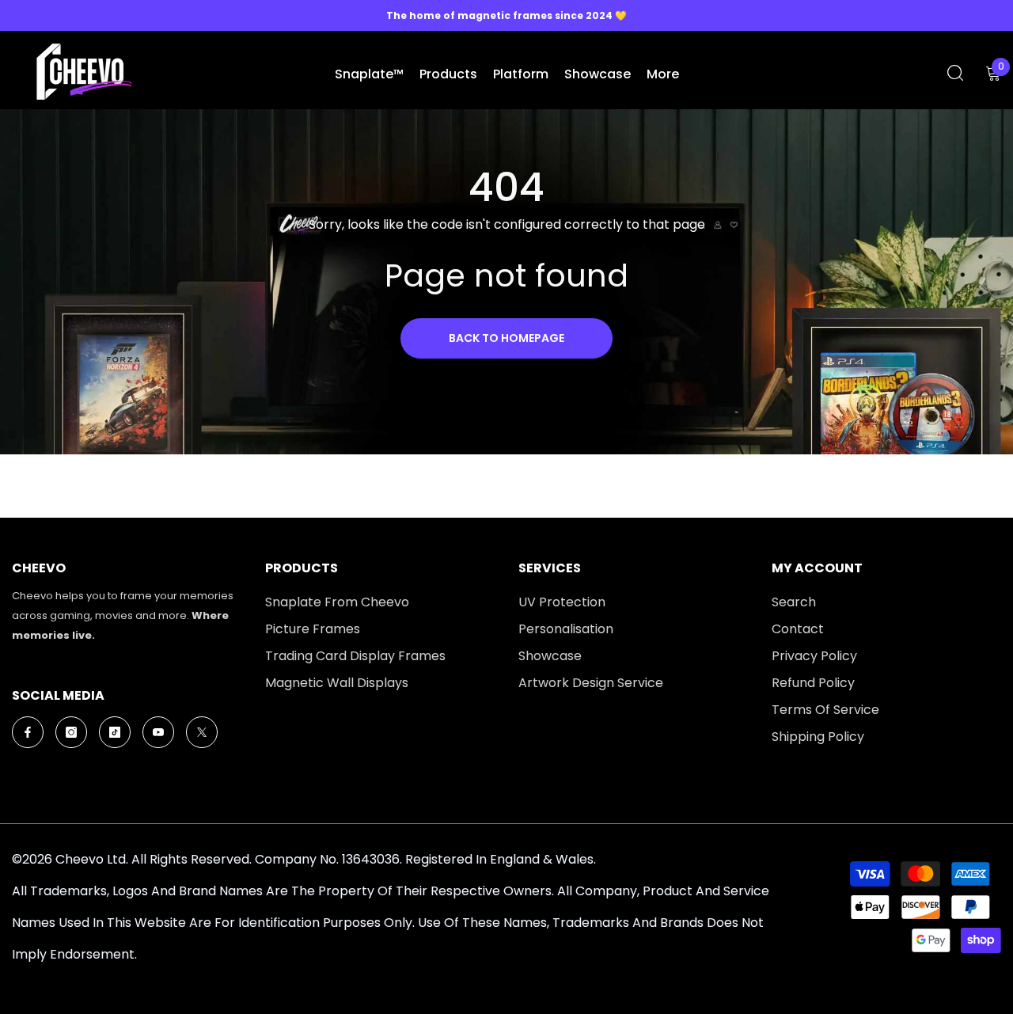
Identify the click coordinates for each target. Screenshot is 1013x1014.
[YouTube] (158, 732)
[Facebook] (28, 732)
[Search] (955, 72)
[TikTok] (115, 732)
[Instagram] (71, 732)
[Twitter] (202, 732)
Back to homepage (506, 338)
